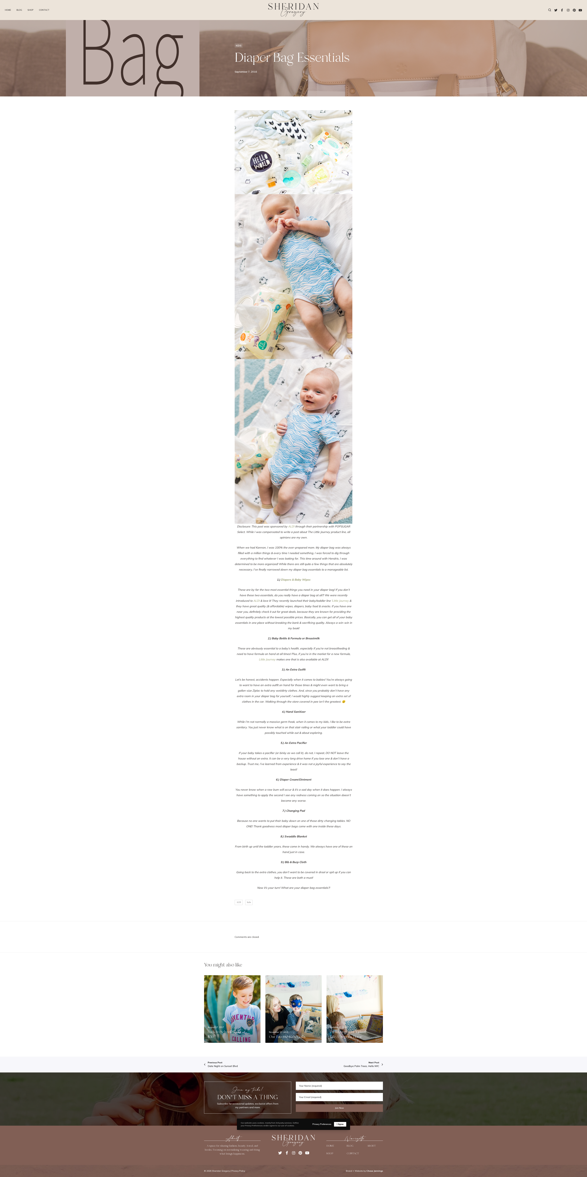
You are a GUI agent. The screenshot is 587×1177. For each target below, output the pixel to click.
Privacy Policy (238, 1171)
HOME (330, 1146)
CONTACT (353, 1153)
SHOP (329, 1153)
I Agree (340, 1124)
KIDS (238, 45)
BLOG (350, 1146)
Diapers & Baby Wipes (295, 579)
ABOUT (371, 1146)
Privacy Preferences (321, 1124)
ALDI (291, 526)
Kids (249, 902)
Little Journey (340, 600)
